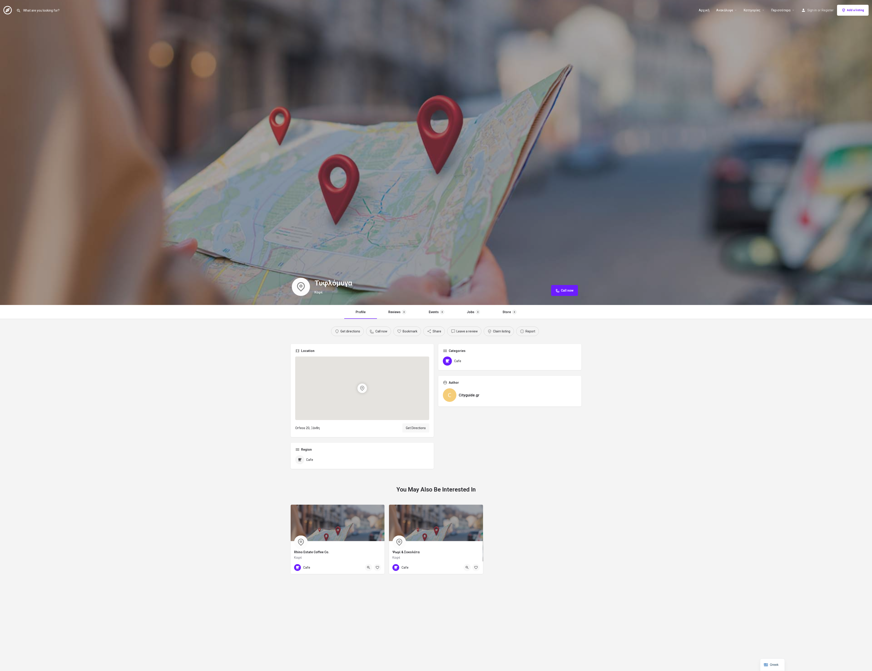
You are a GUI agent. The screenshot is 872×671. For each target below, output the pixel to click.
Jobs (472, 312)
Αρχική (704, 10)
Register (828, 10)
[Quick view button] (368, 567)
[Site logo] (8, 10)
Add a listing (855, 10)
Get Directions (416, 428)
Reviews (396, 312)
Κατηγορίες (752, 10)
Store (509, 312)
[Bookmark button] (377, 567)
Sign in (812, 10)
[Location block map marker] (362, 388)
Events (436, 312)
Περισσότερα (780, 10)
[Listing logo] (301, 287)
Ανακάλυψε (724, 10)
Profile (361, 312)
